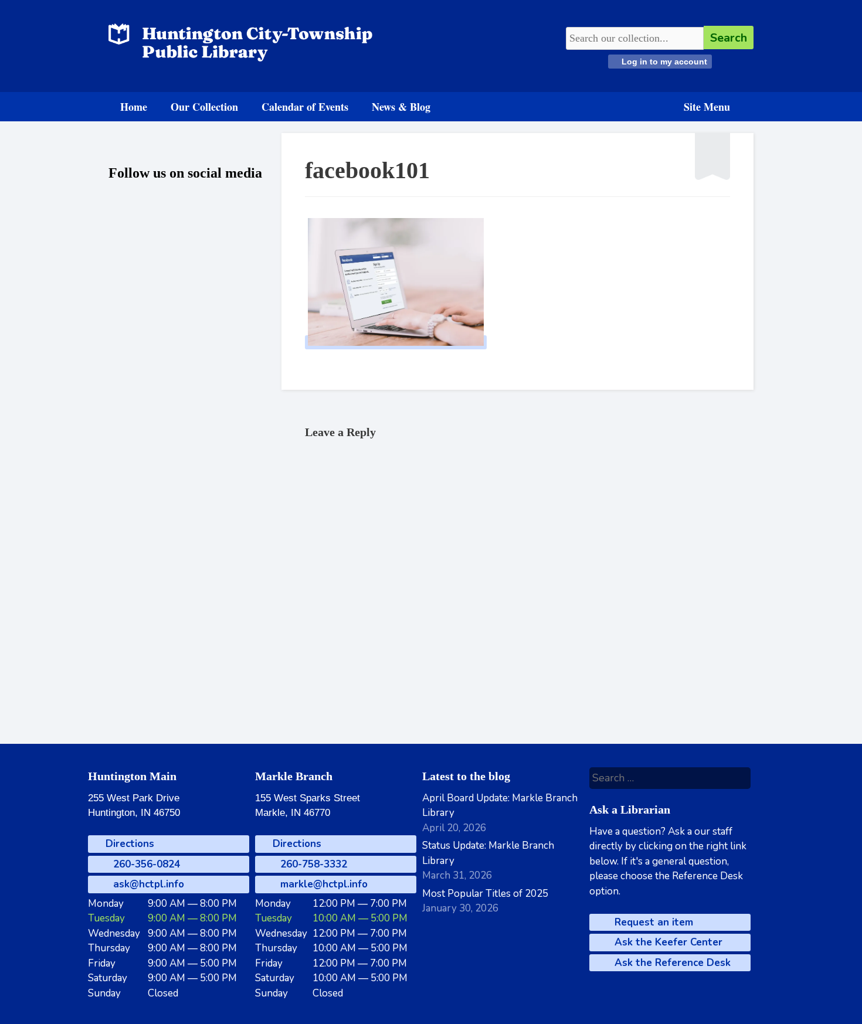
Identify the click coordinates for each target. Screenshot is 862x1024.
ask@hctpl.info (147, 884)
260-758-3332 (312, 864)
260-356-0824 (145, 864)
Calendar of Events (305, 106)
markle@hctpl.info (322, 884)
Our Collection (204, 106)
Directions (128, 844)
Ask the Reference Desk (671, 962)
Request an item (652, 922)
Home (133, 106)
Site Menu (707, 106)
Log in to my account (663, 61)
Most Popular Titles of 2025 (485, 893)
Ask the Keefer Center (667, 942)
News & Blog (401, 106)
